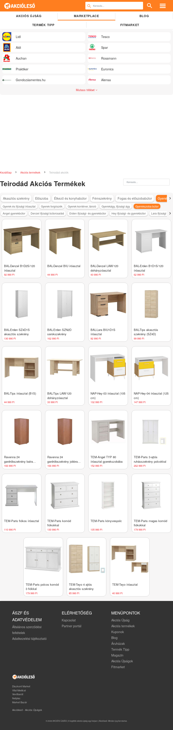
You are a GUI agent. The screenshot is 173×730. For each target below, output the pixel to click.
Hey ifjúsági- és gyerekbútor (129, 213)
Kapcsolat (69, 620)
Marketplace (86, 16)
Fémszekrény (102, 198)
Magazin (117, 655)
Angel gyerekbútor (14, 213)
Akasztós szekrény (16, 198)
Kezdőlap (6, 172)
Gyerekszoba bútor (147, 206)
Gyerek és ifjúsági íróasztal (19, 206)
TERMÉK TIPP (43, 25)
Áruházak (118, 643)
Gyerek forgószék (51, 206)
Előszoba (41, 198)
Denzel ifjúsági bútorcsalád (47, 213)
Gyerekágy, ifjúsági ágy (116, 206)
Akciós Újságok (122, 661)
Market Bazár (19, 702)
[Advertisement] (86, 130)
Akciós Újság (120, 620)
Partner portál (71, 626)
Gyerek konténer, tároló (82, 206)
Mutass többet (86, 90)
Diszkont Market (21, 686)
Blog (144, 16)
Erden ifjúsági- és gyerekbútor (87, 213)
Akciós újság (28, 16)
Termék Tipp (120, 649)
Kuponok (117, 632)
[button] (170, 198)
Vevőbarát (17, 694)
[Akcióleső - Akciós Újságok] (20, 6)
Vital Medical (19, 690)
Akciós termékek (30, 172)
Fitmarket (129, 25)
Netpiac (16, 698)
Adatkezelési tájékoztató (29, 638)
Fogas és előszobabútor (135, 198)
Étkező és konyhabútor (70, 198)
